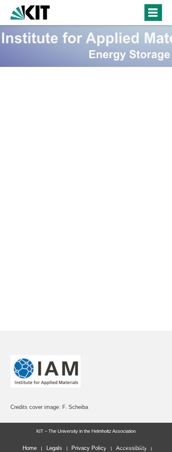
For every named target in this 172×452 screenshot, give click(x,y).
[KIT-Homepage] (30, 11)
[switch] (121, 12)
